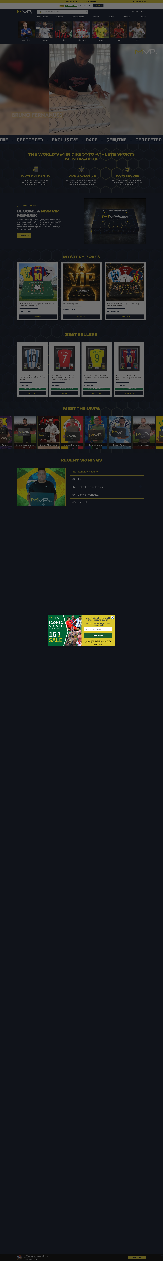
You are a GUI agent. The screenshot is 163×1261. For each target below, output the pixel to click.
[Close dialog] (112, 617)
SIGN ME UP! (98, 635)
